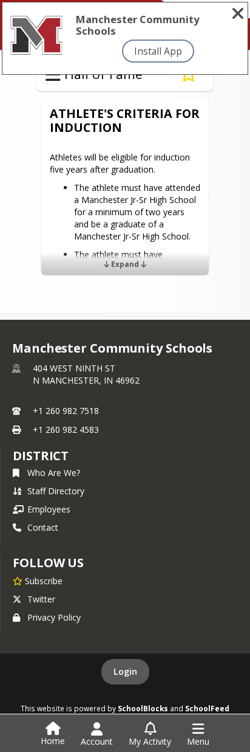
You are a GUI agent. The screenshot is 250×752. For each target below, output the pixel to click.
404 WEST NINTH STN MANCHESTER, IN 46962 (86, 374)
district (41, 455)
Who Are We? (53, 472)
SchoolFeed (207, 708)
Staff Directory (55, 491)
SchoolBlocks (143, 708)
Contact (42, 527)
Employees (48, 509)
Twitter (41, 599)
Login (125, 671)
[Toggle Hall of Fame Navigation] (53, 74)
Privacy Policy (54, 617)
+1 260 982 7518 (66, 410)
